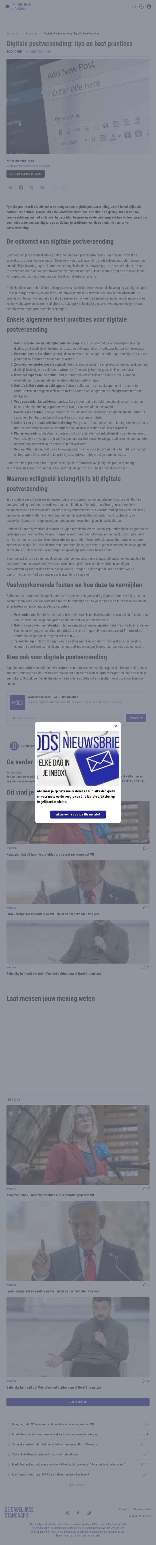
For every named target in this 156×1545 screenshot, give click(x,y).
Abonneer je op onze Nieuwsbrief (78, 814)
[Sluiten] (116, 726)
